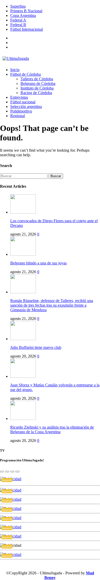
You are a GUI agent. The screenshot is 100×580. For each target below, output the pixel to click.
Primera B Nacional (26, 11)
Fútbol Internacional (26, 29)
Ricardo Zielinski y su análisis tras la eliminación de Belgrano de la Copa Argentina (52, 429)
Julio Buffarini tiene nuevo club (35, 347)
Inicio (14, 70)
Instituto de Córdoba (37, 88)
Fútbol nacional (22, 102)
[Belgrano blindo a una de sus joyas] (23, 254)
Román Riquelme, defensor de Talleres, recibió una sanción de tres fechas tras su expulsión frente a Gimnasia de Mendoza (51, 305)
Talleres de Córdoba (37, 79)
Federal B (18, 25)
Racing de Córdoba (36, 93)
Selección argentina (26, 106)
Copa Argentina (23, 15)
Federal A (18, 20)
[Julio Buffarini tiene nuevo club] (23, 339)
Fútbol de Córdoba (25, 74)
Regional (17, 116)
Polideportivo (21, 111)
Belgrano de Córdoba (38, 83)
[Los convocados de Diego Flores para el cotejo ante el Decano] (23, 212)
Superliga (18, 6)
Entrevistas (19, 97)
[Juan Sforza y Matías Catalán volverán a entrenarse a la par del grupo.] (23, 376)
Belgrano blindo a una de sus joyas (38, 263)
